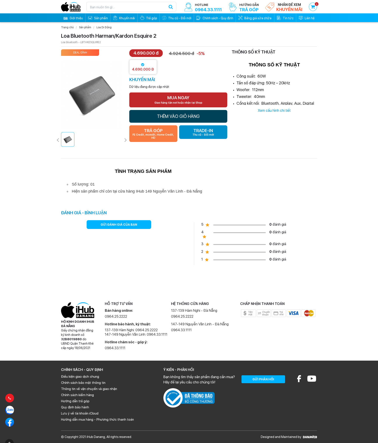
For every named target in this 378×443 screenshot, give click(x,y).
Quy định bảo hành (75, 407)
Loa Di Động (104, 27)
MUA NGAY (178, 99)
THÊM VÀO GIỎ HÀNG (178, 116)
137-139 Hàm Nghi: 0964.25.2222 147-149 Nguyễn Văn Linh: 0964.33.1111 (136, 332)
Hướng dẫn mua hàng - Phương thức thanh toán (97, 420)
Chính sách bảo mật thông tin (83, 383)
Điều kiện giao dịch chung (80, 377)
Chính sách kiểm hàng (77, 395)
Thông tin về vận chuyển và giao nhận (89, 389)
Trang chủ (67, 27)
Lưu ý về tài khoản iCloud (79, 413)
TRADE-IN (203, 132)
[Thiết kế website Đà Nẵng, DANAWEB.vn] (309, 437)
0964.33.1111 (115, 348)
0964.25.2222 (116, 316)
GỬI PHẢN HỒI (263, 379)
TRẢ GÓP (153, 133)
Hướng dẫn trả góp (75, 401)
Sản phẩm (85, 27)
